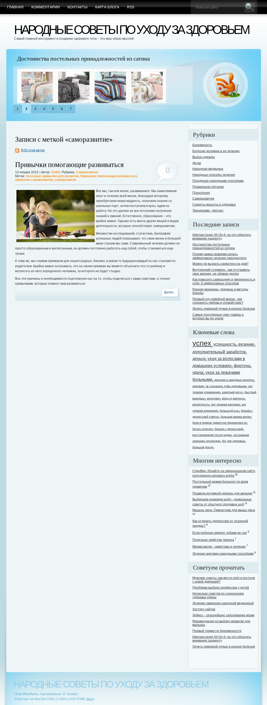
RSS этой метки (33, 150)
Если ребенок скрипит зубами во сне (219, 533)
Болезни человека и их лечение (216, 151)
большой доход (202, 447)
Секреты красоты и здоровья (214, 204)
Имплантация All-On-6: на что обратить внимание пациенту (221, 236)
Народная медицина (207, 169)
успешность (224, 344)
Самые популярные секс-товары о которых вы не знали (218, 316)
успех (201, 343)
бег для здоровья (233, 441)
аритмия (198, 386)
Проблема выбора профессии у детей (220, 587)
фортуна (242, 365)
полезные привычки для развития (52, 176)
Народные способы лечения (213, 175)
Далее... (170, 292)
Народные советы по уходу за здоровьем (131, 30)
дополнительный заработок (219, 351)
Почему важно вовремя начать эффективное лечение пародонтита (219, 256)
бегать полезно (202, 429)
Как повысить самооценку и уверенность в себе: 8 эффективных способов (223, 281)
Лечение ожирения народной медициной (223, 603)
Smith (55, 172)
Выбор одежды (203, 157)
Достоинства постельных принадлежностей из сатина (83, 59)
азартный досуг (232, 392)
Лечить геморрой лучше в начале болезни (223, 308)
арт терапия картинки (225, 404)
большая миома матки (236, 416)
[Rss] (226, 85)
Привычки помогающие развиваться (69, 165)
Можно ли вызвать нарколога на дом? (220, 264)
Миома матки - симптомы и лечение (219, 546)
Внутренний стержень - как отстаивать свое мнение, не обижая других (221, 271)
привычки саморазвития (34, 180)
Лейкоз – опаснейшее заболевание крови (223, 615)
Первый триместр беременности (216, 631)
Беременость (202, 145)
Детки (196, 163)
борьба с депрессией (229, 429)
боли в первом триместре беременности (219, 422)
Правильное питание (208, 187)
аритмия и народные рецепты (234, 379)
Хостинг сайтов (203, 609)
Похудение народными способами (218, 181)
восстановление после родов (211, 435)
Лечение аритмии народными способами (223, 553)
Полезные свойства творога (213, 540)
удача (197, 372)
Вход (90, 699)
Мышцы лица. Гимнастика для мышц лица (223, 510)
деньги (198, 358)
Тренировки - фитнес (207, 210)
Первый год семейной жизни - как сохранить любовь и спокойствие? (217, 300)
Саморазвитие (87, 172)
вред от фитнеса (233, 398)
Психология (201, 193)
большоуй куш (229, 410)
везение (246, 344)
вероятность (200, 404)
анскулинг (213, 398)
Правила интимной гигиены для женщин (222, 493)
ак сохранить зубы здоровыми (226, 386)
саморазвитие (65, 180)
